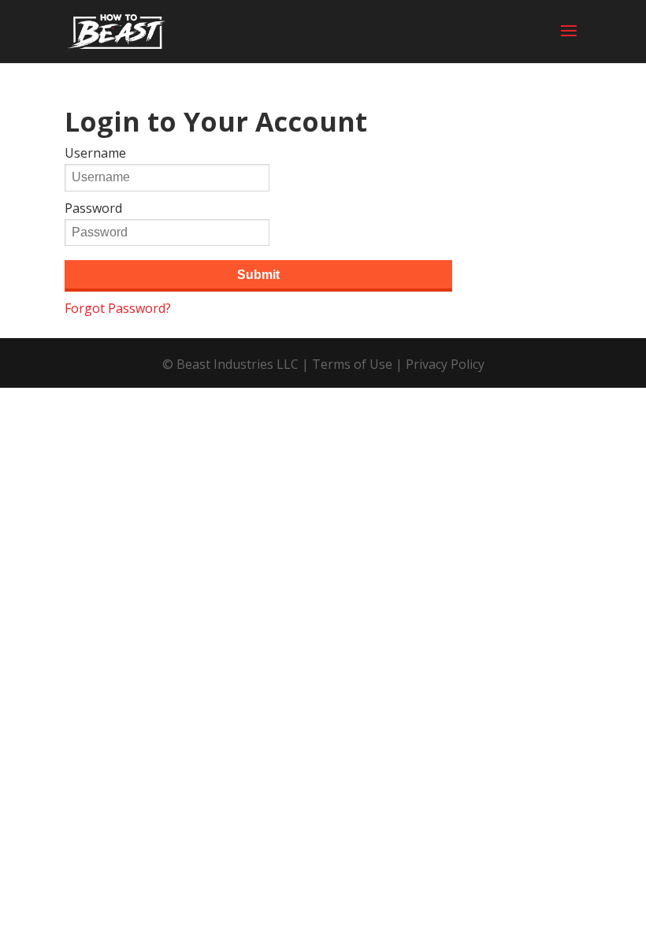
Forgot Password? (118, 308)
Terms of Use (352, 364)
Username (95, 153)
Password (93, 208)
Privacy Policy (445, 364)
